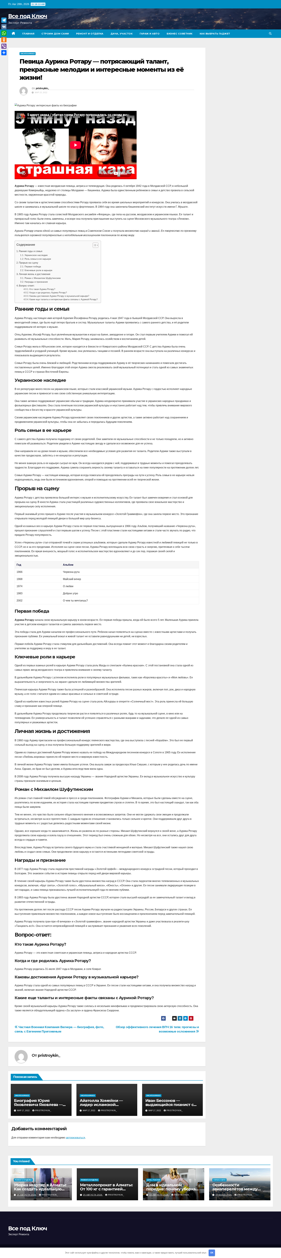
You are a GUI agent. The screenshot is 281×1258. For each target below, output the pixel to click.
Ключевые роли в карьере (38, 270)
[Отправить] (4, 52)
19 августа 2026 (159, 1195)
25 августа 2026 (27, 1195)
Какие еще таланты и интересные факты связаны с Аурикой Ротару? (63, 299)
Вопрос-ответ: (26, 285)
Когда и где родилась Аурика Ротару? (48, 292)
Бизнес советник (180, 33)
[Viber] (4, 46)
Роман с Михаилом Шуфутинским (43, 278)
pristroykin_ (42, 88)
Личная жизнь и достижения (34, 274)
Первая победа (33, 266)
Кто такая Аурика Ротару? (42, 289)
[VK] (4, 26)
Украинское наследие (36, 255)
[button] (270, 33)
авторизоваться (75, 1137)
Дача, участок (122, 33)
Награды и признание (36, 281)
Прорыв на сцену (28, 262)
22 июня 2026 (223, 1195)
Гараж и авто (150, 33)
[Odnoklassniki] (4, 39)
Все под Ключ (27, 16)
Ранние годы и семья (30, 251)
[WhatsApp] (4, 33)
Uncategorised (27, 53)
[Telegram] (4, 20)
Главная (28, 33)
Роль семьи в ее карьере (38, 259)
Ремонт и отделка (89, 33)
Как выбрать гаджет (215, 33)
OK (211, 1252)
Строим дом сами (55, 33)
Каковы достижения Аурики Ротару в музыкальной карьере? (59, 296)
